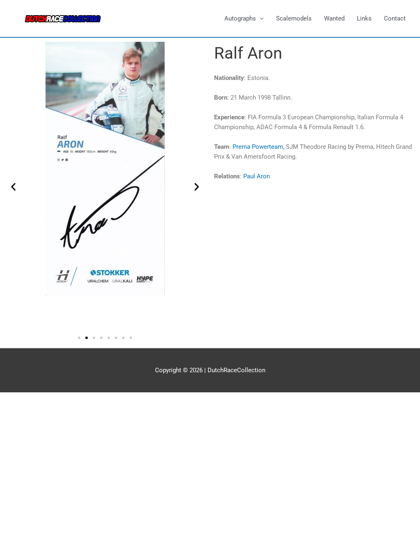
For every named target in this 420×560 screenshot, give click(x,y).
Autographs (240, 18)
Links (364, 18)
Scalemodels (294, 18)
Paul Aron (256, 176)
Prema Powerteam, (259, 146)
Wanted (334, 18)
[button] (13, 187)
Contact (395, 18)
